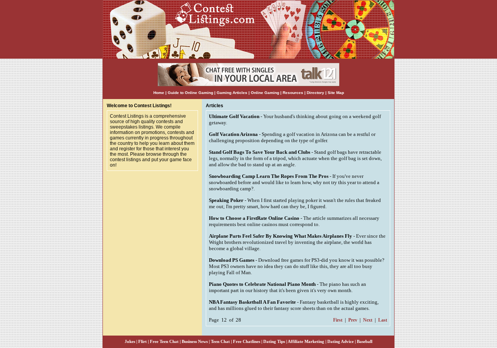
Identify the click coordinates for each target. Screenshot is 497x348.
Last (382, 320)
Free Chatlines (246, 341)
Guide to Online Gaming (190, 92)
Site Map (336, 92)
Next (367, 320)
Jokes (130, 341)
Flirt (142, 341)
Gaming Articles (232, 92)
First (337, 320)
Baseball (364, 341)
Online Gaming (265, 92)
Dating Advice (340, 341)
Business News (195, 341)
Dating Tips (274, 341)
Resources (293, 92)
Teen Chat (220, 341)
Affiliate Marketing (306, 341)
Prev (352, 320)
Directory (315, 92)
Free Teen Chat (164, 341)
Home (158, 92)
